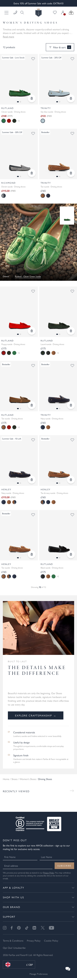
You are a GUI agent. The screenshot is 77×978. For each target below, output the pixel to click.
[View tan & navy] (14, 502)
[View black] (48, 353)
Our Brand (11, 907)
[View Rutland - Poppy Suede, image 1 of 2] (19, 312)
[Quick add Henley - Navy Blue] (32, 480)
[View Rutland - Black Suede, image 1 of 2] (58, 535)
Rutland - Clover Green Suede (28, 276)
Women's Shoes (28, 779)
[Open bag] (71, 13)
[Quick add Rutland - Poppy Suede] (32, 331)
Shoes (14, 779)
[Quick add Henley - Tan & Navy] (71, 480)
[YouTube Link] (51, 928)
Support (9, 916)
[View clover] (14, 353)
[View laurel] (14, 121)
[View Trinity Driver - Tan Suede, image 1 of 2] (58, 154)
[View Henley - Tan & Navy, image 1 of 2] (58, 460)
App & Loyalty (13, 887)
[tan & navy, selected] (43, 502)
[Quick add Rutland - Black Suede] (71, 554)
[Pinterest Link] (19, 928)
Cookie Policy (51, 940)
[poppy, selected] (3, 353)
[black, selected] (43, 576)
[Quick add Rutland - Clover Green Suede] (32, 98)
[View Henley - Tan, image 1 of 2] (19, 535)
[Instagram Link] (4, 928)
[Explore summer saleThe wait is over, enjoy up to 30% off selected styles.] (38, 242)
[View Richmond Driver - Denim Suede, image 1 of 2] (19, 154)
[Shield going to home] (38, 12)
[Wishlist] (54, 13)
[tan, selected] (43, 196)
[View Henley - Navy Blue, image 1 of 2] (19, 460)
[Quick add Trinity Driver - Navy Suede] (71, 405)
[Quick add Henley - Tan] (32, 554)
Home (6, 779)
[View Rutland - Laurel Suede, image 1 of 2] (58, 312)
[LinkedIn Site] (35, 928)
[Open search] (21, 12)
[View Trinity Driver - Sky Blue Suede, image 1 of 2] (58, 79)
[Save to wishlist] (33, 59)
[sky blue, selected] (43, 121)
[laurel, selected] (43, 353)
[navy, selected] (43, 427)
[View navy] (48, 196)
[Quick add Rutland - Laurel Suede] (71, 331)
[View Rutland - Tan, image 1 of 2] (19, 386)
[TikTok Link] (26, 928)
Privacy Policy (48, 872)
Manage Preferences (39, 973)
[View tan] (53, 353)
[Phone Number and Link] (15, 12)
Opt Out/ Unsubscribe (14, 947)
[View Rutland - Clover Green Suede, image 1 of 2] (19, 79)
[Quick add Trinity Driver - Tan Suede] (71, 173)
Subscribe (64, 865)
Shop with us (13, 897)
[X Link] (43, 928)
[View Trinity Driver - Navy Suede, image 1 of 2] (58, 386)
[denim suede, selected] (3, 196)
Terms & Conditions (13, 940)
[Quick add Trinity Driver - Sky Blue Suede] (71, 98)
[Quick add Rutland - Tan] (32, 405)
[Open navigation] (7, 13)
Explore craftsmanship (35, 715)
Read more (8, 36)
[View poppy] (9, 121)
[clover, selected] (3, 121)
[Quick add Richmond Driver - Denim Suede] (32, 173)
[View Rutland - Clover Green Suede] (67, 215)
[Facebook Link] (12, 928)
